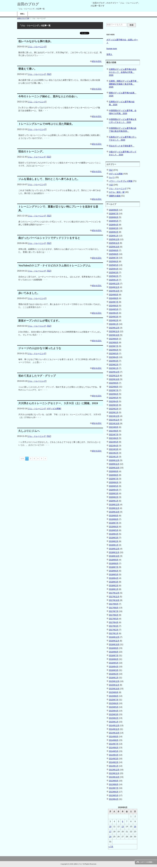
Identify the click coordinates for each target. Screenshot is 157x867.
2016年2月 (113, 674)
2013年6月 (113, 792)
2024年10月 (114, 291)
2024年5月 (113, 309)
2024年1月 (113, 324)
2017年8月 (113, 608)
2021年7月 (113, 435)
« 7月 (111, 847)
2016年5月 (113, 663)
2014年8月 (113, 740)
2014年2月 (113, 762)
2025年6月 (113, 261)
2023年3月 (113, 361)
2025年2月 (113, 276)
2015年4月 (113, 711)
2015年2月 (113, 718)
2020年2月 (113, 497)
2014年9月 (113, 737)
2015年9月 (113, 692)
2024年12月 (114, 284)
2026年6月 (113, 217)
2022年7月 (113, 390)
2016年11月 (114, 641)
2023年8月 (113, 342)
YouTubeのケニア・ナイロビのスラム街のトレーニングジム (54, 265)
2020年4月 (113, 490)
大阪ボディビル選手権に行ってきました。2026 (122, 153)
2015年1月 (113, 722)
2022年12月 (114, 372)
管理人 (22, 14)
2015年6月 (113, 703)
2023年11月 (114, 331)
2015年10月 (114, 689)
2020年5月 (113, 486)
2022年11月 (114, 376)
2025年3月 (113, 273)
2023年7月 (113, 346)
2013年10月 (114, 777)
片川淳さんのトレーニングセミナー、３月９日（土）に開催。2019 (58, 403)
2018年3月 (113, 582)
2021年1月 (113, 457)
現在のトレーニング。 (31, 151)
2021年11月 (114, 420)
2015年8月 (113, 696)
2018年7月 (113, 567)
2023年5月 (113, 354)
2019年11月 (114, 508)
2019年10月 (114, 512)
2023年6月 (113, 350)
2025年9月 (113, 250)
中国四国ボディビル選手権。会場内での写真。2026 (122, 112)
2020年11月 (114, 464)
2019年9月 (113, 516)
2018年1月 (113, 589)
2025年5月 (113, 265)
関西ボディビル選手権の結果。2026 (122, 94)
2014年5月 (113, 751)
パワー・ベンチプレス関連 (120, 181)
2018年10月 (114, 556)
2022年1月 (113, 412)
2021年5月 (113, 442)
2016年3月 (113, 670)
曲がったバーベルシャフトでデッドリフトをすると (49, 237)
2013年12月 (114, 770)
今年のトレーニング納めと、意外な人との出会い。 (48, 96)
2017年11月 (114, 597)
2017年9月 (113, 604)
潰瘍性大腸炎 (115, 196)
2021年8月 (113, 431)
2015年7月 (113, 700)
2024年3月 (113, 317)
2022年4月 (113, 401)
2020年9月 (113, 471)
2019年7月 (113, 523)
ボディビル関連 (54, 409)
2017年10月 (114, 600)
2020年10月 (114, 468)
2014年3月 (113, 759)
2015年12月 (114, 681)
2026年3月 (113, 228)
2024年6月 (113, 306)
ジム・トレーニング (37, 47)
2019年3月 (113, 538)
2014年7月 (113, 744)
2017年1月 (113, 633)
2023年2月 (113, 365)
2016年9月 (113, 648)
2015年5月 (113, 707)
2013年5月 (113, 795)
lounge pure (111, 49)
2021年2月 (113, 453)
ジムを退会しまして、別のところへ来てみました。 (49, 178)
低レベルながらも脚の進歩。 (35, 41)
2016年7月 (113, 656)
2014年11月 (114, 729)
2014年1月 (113, 766)
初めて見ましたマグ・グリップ (37, 375)
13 (123, 827)
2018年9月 (113, 560)
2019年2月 (113, 541)
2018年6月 (113, 571)
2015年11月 (114, 685)
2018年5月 (113, 574)
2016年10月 (114, 644)
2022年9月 (113, 383)
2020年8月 (113, 475)
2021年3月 (113, 449)
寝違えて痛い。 (27, 68)
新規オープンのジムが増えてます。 (39, 320)
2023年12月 (114, 328)
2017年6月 (113, 615)
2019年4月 (113, 534)
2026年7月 (113, 214)
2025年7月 (113, 258)
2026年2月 (113, 232)
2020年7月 (113, 479)
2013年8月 (113, 784)
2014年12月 (114, 725)
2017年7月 (113, 611)
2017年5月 (113, 619)
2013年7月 (113, 788)
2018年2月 (113, 586)
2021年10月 (114, 424)
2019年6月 (113, 527)
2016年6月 (113, 659)
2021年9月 (113, 427)
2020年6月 (113, 482)
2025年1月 (113, 280)
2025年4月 (113, 269)
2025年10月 (114, 247)
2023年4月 (113, 357)
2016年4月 (113, 667)
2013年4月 (113, 799)
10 (110, 827)
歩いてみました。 (29, 293)
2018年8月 (113, 563)
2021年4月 (113, 446)
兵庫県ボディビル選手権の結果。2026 (121, 103)
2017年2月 (113, 630)
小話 (111, 185)
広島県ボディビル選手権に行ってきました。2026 (122, 138)
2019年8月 (113, 519)
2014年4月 (113, 755)
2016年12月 (114, 637)
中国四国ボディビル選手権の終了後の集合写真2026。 (122, 129)
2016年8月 (113, 652)
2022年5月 (113, 398)
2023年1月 (113, 368)
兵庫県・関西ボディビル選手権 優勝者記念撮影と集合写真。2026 (123, 84)
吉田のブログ (28, 4)
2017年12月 (114, 593)
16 (135, 827)
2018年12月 (114, 549)
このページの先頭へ (146, 862)
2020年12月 (114, 460)
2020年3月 (113, 493)
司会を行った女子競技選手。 (121, 146)
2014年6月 (113, 748)
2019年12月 (114, 505)
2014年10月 (114, 733)
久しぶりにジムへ (29, 430)
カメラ (112, 177)
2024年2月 (113, 320)
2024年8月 (113, 298)
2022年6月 (113, 394)
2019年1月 (113, 545)
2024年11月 (114, 287)
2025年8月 (113, 254)
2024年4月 (113, 313)
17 (110, 832)
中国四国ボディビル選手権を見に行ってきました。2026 (122, 120)
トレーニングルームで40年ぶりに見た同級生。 (46, 123)
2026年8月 (113, 210)
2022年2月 (113, 409)
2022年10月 (114, 379)
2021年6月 (113, 438)
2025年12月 (114, 239)
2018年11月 (114, 552)
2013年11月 (114, 773)
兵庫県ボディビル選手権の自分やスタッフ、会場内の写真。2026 (122, 72)
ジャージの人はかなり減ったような (39, 348)
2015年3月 (113, 714)
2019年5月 (113, 530)
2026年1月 (113, 236)
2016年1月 (113, 678)
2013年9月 (113, 781)
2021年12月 (114, 416)
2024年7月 (113, 302)
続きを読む (97, 61)
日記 (49, 74)
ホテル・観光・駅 (117, 192)
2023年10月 (114, 335)
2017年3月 (113, 626)
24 (110, 837)
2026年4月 (113, 225)
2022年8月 (113, 387)
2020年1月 (113, 501)
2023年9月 (113, 339)
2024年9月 (113, 295)
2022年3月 (113, 405)
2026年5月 (113, 221)
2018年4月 (113, 578)
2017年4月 (113, 622)
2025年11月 (114, 243)
